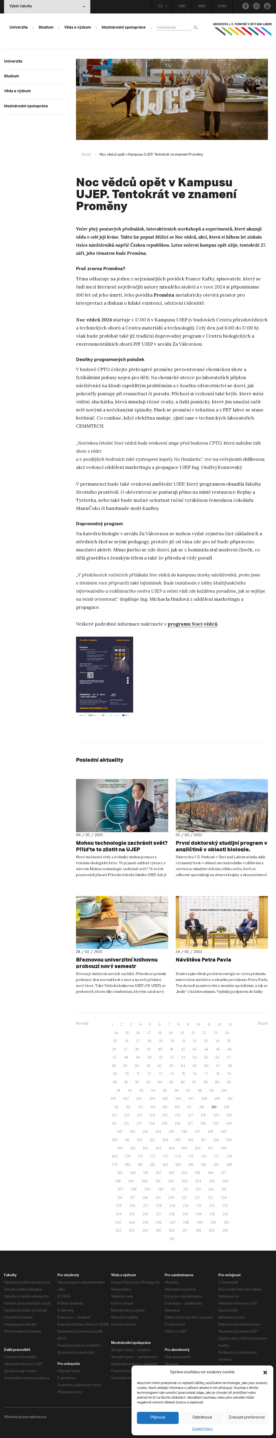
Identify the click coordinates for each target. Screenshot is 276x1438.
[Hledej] (196, 27)
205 (212, 1181)
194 (184, 1173)
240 (199, 1214)
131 (114, 1123)
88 (206, 1082)
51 (161, 1057)
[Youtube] (267, 6)
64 (183, 1065)
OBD (182, 6)
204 (198, 1181)
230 (186, 1205)
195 (197, 1173)
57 (229, 1057)
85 (171, 1082)
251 (226, 1222)
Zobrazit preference (247, 1417)
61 (148, 1065)
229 (172, 1205)
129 (216, 1115)
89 (217, 1082)
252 (118, 1230)
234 (119, 1214)
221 (184, 1197)
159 (229, 1140)
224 (224, 1197)
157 (203, 1140)
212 (185, 1189)
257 (185, 1230)
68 (230, 1065)
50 (150, 1057)
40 (160, 1049)
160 (120, 1148)
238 (172, 1214)
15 (127, 1033)
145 (171, 1131)
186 (203, 1164)
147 (197, 1131)
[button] (265, 1372)
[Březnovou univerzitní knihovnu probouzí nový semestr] (122, 922)
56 (218, 1057)
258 (198, 1230)
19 (170, 1033)
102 (126, 1098)
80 (115, 1082)
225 (119, 1205)
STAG (222, 6)
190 (133, 1173)
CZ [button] (160, 6)
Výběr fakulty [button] (20, 6)
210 (160, 1189)
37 (125, 1049)
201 (158, 1181)
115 (165, 1107)
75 (183, 1074)
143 (145, 1131)
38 (137, 1049)
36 (114, 1049)
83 (148, 1082)
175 (191, 1156)
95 (165, 1090)
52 (172, 1057)
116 (177, 1107)
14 (116, 1033)
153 (152, 1140)
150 (115, 1140)
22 (204, 1033)
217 (132, 1197)
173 (165, 1156)
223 (210, 1197)
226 (132, 1205)
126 (178, 1115)
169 (115, 1156)
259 (212, 1230)
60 (137, 1065)
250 (213, 1222)
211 (173, 1189)
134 (152, 1123)
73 (160, 1074)
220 (171, 1197)
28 (149, 1041)
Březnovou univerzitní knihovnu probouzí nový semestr (117, 962)
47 (115, 1057)
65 (195, 1065)
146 (184, 1131)
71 (138, 1074)
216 (119, 1197)
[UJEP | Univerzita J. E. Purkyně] (242, 31)
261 (172, 1239)
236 (145, 1214)
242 (225, 1214)
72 (149, 1074)
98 (200, 1090)
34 (217, 1041)
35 (229, 1041)
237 (158, 1214)
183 (165, 1164)
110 (230, 1098)
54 (195, 1057)
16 (138, 1033)
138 (203, 1123)
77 (206, 1074)
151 (127, 1140)
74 (172, 1074)
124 (152, 1115)
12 (219, 1024)
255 (158, 1230)
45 (218, 1049)
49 (138, 1057)
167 (210, 1148)
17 (149, 1033)
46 (229, 1049)
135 (164, 1123)
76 (195, 1074)
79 (229, 1074)
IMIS (201, 6)
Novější (82, 1023)
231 (198, 1205)
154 (165, 1140)
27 (138, 1041)
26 (127, 1041)
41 (171, 1049)
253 (131, 1230)
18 (159, 1033)
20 (182, 1033)
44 (206, 1049)
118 (201, 1107)
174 (178, 1156)
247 (172, 1222)
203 (185, 1181)
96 (176, 1090)
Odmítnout (202, 1417)
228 (159, 1205)
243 (118, 1222)
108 (204, 1098)
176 (203, 1156)
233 (225, 1205)
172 (152, 1156)
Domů (86, 155)
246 (159, 1222)
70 (127, 1074)
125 (165, 1115)
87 (194, 1082)
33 (206, 1041)
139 (216, 1123)
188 (229, 1164)
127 (190, 1115)
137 (190, 1123)
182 (152, 1164)
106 (178, 1098)
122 (126, 1115)
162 (145, 1148)
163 (158, 1148)
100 (224, 1090)
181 (140, 1164)
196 (210, 1173)
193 (171, 1173)
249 (199, 1222)
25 (115, 1041)
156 (191, 1140)
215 (223, 1189)
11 (209, 1024)
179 (115, 1164)
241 (212, 1214)
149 (223, 1131)
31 (183, 1041)
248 (186, 1222)
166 (198, 1148)
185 (191, 1164)
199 (131, 1181)
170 (127, 1156)
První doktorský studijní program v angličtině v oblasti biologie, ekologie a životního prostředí (221, 849)
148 (210, 1131)
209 (147, 1189)
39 (148, 1049)
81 (126, 1082)
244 (132, 1222)
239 (185, 1214)
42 (183, 1049)
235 (132, 1214)
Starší (263, 1023)
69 (115, 1074)
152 (139, 1140)
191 (145, 1173)
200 (145, 1181)
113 (140, 1107)
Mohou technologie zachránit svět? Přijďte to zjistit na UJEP (122, 846)
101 (113, 1098)
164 (171, 1148)
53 (183, 1057)
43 (194, 1049)
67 (218, 1065)
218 (145, 1197)
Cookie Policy (202, 1429)
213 (198, 1189)
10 (198, 1024)
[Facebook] (245, 6)
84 (160, 1082)
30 (172, 1041)
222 (197, 1197)
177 (216, 1156)
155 (178, 1140)
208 (134, 1189)
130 (229, 1115)
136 (177, 1123)
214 (211, 1189)
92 (130, 1090)
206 (225, 1181)
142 (132, 1131)
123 (139, 1115)
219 (158, 1197)
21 (193, 1033)
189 (120, 1173)
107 (191, 1098)
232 (212, 1205)
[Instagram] (256, 6)
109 (217, 1098)
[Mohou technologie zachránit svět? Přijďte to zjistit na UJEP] (122, 805)
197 (223, 1173)
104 (152, 1098)
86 (183, 1082)
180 (127, 1164)
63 (171, 1065)
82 (137, 1082)
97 (188, 1090)
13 (230, 1024)
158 (216, 1140)
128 (203, 1115)
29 (161, 1041)
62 (160, 1065)
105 (165, 1098)
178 (229, 1156)
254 (145, 1230)
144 (158, 1131)
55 (206, 1057)
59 (125, 1065)
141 (119, 1131)
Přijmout (157, 1417)
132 (126, 1123)
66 (206, 1065)
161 (132, 1148)
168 (223, 1148)
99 (211, 1090)
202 (171, 1181)
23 (216, 1033)
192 (158, 1173)
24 (227, 1033)
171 (140, 1156)
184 (178, 1164)
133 (139, 1123)
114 (152, 1107)
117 (189, 1107)
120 (226, 1107)
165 (184, 1148)
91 (118, 1090)
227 (146, 1205)
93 (141, 1090)
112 (128, 1107)
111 (117, 1107)
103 (139, 1098)
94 (153, 1090)
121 (114, 1115)
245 (145, 1222)
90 (229, 1082)
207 (120, 1189)
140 (229, 1123)
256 (172, 1230)
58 (114, 1065)
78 (217, 1074)
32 (194, 1041)
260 (225, 1230)
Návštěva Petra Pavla (203, 959)
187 (216, 1164)
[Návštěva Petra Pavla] (222, 922)
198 (118, 1181)
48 (126, 1057)
